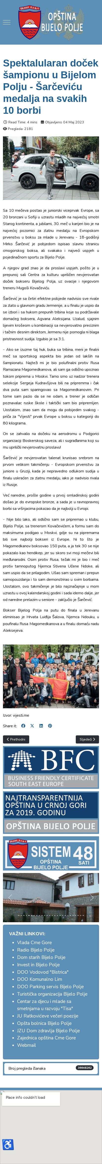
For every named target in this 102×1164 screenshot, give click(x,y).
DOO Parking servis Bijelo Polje (50, 987)
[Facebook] (23, 726)
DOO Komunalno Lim (39, 979)
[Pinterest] (50, 726)
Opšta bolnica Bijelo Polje (44, 1023)
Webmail (26, 1045)
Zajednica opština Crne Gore (46, 1038)
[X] (32, 726)
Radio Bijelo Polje (35, 950)
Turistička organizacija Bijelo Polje (52, 994)
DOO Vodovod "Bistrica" (43, 972)
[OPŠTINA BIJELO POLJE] (51, 22)
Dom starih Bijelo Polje (41, 957)
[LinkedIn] (41, 726)
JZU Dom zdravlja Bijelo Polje (48, 1031)
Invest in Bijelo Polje (38, 965)
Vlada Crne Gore (34, 942)
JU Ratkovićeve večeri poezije (47, 1016)
